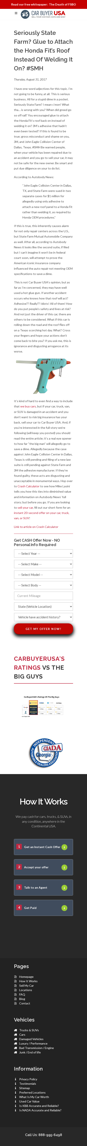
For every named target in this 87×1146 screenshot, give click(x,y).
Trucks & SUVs (29, 1030)
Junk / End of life (30, 1052)
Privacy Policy (28, 1079)
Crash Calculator (28, 486)
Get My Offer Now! (43, 629)
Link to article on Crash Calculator (36, 527)
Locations (25, 990)
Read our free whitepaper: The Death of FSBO (43, 4)
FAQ (22, 994)
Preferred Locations (32, 1092)
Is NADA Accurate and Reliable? (40, 1110)
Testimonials (27, 1083)
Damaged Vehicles (31, 1039)
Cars (22, 1034)
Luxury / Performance (33, 1043)
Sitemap (24, 1088)
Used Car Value (29, 1101)
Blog (22, 999)
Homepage (26, 976)
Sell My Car (26, 985)
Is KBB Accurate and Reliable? (39, 1106)
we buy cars (28, 406)
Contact (24, 1003)
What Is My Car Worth (34, 1097)
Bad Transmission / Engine (36, 1048)
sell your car (25, 507)
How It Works (28, 981)
